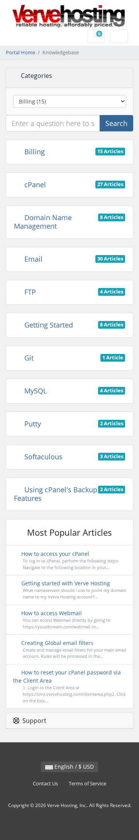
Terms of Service (87, 783)
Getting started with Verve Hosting (73, 590)
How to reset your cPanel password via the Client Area (69, 686)
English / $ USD (73, 766)
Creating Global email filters (73, 649)
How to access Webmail (65, 619)
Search (116, 123)
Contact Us (45, 783)
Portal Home (20, 52)
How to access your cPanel (69, 560)
